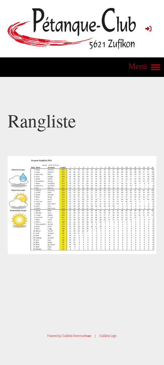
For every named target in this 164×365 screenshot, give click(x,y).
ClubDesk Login (108, 335)
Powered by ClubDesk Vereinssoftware (69, 335)
